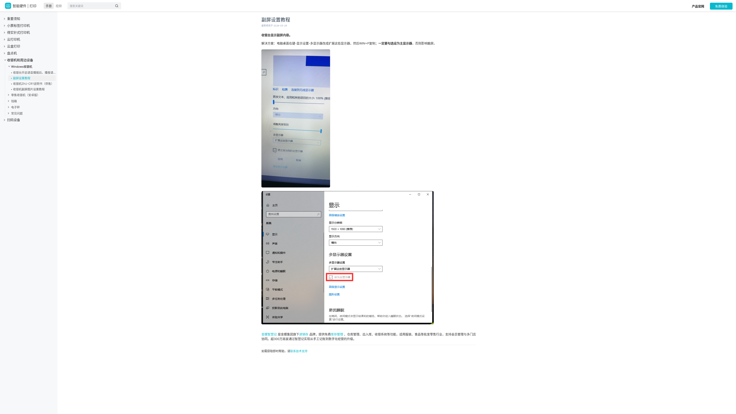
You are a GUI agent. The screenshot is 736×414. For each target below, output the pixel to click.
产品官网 (698, 6)
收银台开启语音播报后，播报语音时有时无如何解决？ (34, 72)
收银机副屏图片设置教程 (29, 89)
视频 (59, 6)
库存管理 (337, 334)
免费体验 (721, 6)
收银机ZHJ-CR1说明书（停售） (33, 83)
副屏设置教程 (21, 78)
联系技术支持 (298, 351)
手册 (49, 6)
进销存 (303, 334)
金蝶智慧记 (269, 334)
